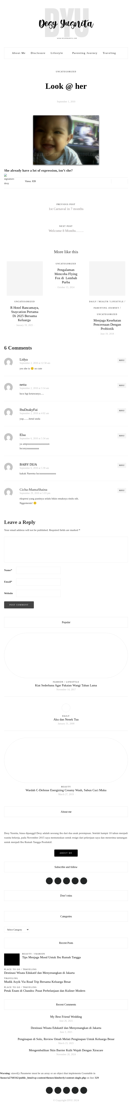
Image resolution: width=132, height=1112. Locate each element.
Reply (121, 360)
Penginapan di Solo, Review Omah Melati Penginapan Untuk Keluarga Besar (66, 1039)
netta (23, 384)
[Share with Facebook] (115, 181)
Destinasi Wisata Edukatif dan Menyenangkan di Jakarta (39, 972)
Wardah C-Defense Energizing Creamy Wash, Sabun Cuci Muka (66, 790)
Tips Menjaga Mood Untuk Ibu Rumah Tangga (51, 957)
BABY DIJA (28, 464)
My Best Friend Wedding (66, 1016)
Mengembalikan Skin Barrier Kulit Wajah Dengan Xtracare (66, 1050)
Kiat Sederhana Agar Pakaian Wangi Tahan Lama (66, 685)
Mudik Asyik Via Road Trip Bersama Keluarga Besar (37, 981)
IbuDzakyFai (29, 410)
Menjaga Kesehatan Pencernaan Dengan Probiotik (107, 324)
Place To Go (12, 969)
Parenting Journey (85, 53)
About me (66, 853)
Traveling (109, 53)
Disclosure (38, 53)
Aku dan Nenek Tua (66, 719)
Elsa (23, 435)
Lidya (24, 359)
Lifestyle (57, 53)
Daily (93, 302)
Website (8, 593)
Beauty (66, 787)
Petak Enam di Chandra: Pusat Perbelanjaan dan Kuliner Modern (44, 990)
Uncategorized (66, 72)
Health (103, 302)
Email (8, 581)
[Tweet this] (119, 181)
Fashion (58, 682)
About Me (19, 53)
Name (8, 570)
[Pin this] (124, 181)
